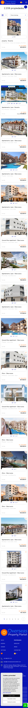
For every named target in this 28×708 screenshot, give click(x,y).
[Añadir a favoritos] (25, 20)
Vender (3, 646)
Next (25, 62)
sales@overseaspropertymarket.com (12, 661)
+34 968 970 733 (8, 658)
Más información (7, 692)
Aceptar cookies (11, 695)
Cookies (23, 675)
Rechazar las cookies (11, 702)
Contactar (17, 650)
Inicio (2, 640)
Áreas (15, 646)
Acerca (3, 643)
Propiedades (17, 640)
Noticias (3, 650)
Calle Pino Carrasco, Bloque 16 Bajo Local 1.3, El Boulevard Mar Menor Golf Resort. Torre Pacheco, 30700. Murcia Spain (15, 666)
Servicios (16, 643)
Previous (2, 62)
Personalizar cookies (11, 698)
